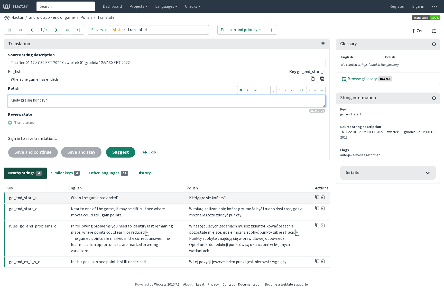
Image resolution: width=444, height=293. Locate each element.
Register (397, 6)
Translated (24, 122)
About (187, 284)
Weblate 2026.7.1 (167, 284)
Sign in (418, 6)
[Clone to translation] (322, 78)
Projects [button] (137, 6)
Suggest (120, 152)
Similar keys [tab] (64, 173)
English (14, 71)
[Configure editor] (433, 31)
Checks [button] (191, 6)
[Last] (78, 30)
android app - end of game (52, 17)
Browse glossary (368, 78)
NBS (257, 90)
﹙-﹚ (300, 90)
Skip (152, 152)
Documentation (249, 284)
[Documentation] (434, 44)
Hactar (20, 6)
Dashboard (112, 6)
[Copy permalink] (323, 43)
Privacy (213, 284)
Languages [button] (164, 6)
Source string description (31, 55)
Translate (106, 17)
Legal (200, 284)
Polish (86, 17)
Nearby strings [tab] (24, 173)
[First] (9, 30)
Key (292, 71)
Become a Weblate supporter (287, 284)
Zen (419, 30)
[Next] (56, 30)
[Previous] (31, 30)
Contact (229, 284)
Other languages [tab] (107, 173)
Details (352, 172)
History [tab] (144, 173)
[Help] (434, 6)
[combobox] (65, 6)
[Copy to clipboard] (312, 78)
